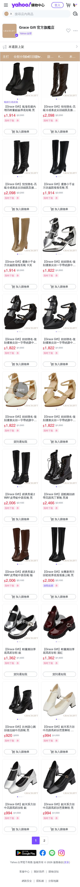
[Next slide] (36, 79)
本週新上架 (16, 46)
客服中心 (24, 871)
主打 (6, 56)
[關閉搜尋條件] (11, 14)
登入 (57, 5)
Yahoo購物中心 (28, 5)
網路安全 (27, 881)
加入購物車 (22, 131)
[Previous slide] (5, 79)
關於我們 (39, 871)
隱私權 (40, 881)
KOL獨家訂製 (62, 56)
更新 (66, 862)
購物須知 (54, 871)
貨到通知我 (20, 441)
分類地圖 (53, 881)
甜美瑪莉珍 (51, 56)
